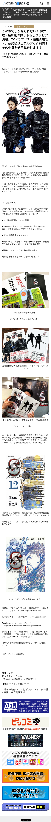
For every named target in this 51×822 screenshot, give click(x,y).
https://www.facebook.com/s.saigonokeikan (22, 625)
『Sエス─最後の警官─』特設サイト (19, 679)
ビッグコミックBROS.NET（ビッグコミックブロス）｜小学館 (16, 3)
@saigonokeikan (39, 617)
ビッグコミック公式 (12, 676)
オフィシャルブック (14, 72)
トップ (5, 10)
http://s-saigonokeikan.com (29, 610)
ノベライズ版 (20, 599)
